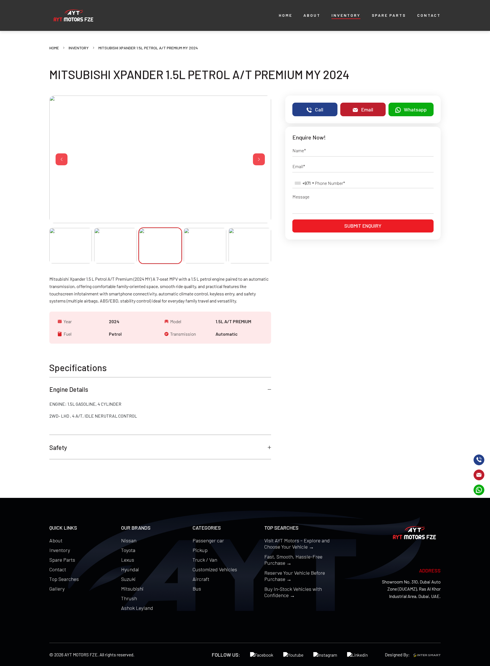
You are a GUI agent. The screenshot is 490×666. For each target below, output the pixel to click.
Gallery (57, 588)
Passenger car (208, 540)
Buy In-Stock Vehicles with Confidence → (293, 592)
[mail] (479, 475)
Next (259, 159)
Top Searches (64, 579)
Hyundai (130, 569)
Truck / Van (205, 560)
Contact (57, 569)
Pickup (200, 550)
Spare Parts (62, 560)
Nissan (128, 540)
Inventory (79, 47)
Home (54, 47)
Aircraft (201, 579)
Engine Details (68, 389)
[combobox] (304, 183)
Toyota (128, 550)
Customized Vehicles (215, 569)
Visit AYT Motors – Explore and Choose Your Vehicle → (297, 543)
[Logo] (73, 15)
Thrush (129, 598)
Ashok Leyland (137, 608)
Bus (197, 588)
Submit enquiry (362, 226)
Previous (61, 159)
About (55, 540)
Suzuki (128, 579)
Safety (58, 447)
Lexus (127, 560)
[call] (479, 459)
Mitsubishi (132, 588)
